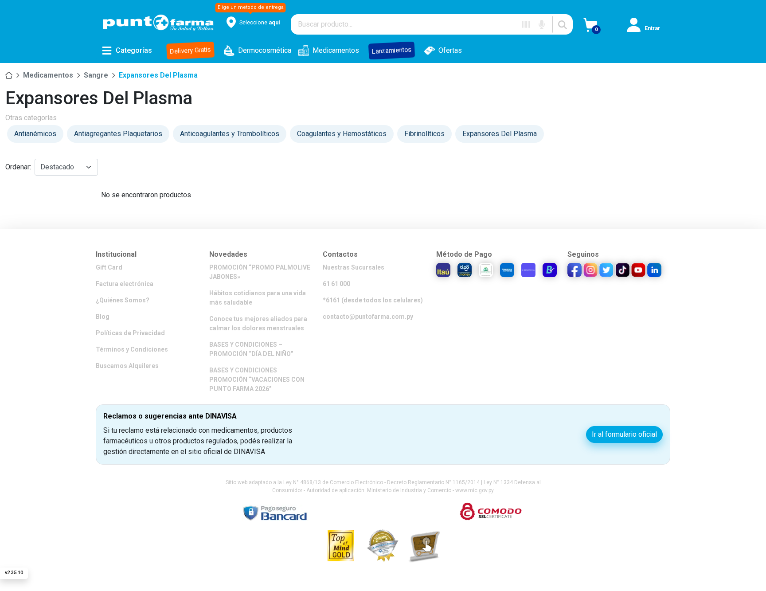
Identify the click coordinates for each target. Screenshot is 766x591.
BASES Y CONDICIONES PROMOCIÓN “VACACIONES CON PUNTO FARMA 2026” (257, 379)
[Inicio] (8, 75)
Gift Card (109, 267)
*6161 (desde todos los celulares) (373, 300)
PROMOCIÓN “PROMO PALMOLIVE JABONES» (259, 272)
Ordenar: (18, 167)
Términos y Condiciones (132, 349)
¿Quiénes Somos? (122, 300)
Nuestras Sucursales (353, 267)
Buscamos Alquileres (127, 365)
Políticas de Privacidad (130, 333)
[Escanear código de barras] (526, 24)
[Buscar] (562, 24)
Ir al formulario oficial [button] (624, 434)
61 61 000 (336, 283)
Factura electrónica (124, 283)
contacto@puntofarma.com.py (368, 316)
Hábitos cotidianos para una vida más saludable (257, 298)
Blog (102, 316)
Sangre (96, 75)
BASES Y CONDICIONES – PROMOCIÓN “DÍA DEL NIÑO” (251, 349)
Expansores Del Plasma (158, 75)
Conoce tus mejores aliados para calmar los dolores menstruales (258, 323)
